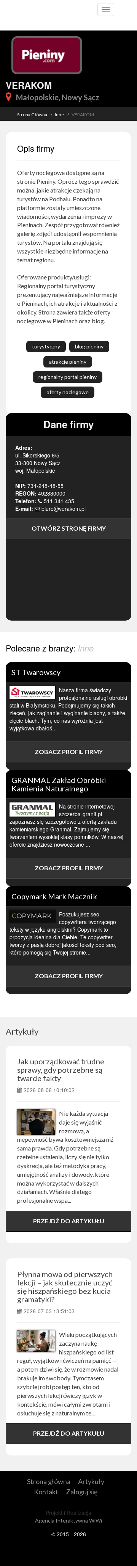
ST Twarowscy (36, 672)
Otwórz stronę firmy (69, 528)
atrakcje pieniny (67, 361)
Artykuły (22, 1031)
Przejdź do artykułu (68, 1220)
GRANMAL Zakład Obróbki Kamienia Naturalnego (58, 784)
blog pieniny (89, 346)
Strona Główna (32, 114)
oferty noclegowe (67, 392)
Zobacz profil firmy (69, 751)
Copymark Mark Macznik (54, 896)
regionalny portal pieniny (67, 377)
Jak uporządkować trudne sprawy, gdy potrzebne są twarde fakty (60, 1070)
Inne (59, 114)
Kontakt (46, 1491)
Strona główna (48, 1481)
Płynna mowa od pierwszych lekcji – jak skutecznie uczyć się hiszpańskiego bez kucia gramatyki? (65, 1286)
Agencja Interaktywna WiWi (68, 1520)
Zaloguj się (81, 1491)
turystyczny (46, 346)
